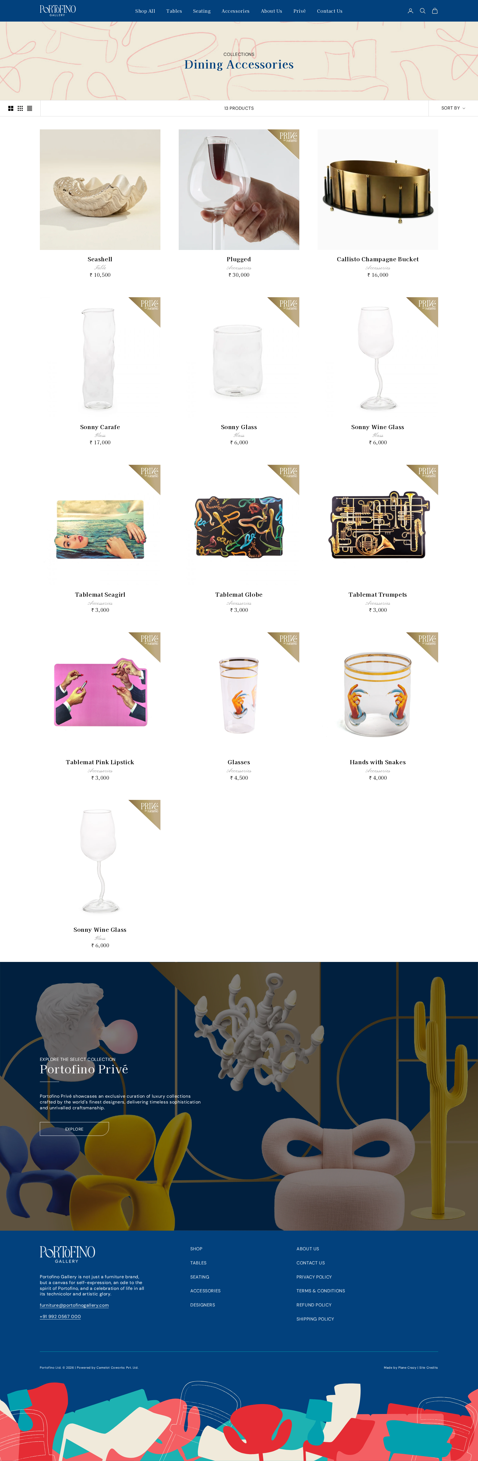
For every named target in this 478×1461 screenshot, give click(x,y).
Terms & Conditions (321, 1291)
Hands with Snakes (378, 761)
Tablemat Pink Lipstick (100, 761)
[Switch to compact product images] (29, 108)
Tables (174, 11)
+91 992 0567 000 (60, 1316)
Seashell (100, 258)
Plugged (239, 258)
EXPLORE (74, 1129)
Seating (202, 11)
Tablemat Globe (239, 594)
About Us (271, 11)
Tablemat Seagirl (100, 594)
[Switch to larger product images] (10, 108)
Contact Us (330, 11)
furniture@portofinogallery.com (74, 1305)
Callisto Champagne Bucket (378, 258)
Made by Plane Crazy (400, 1367)
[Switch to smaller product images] (20, 108)
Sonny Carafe (100, 426)
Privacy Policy (314, 1277)
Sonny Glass (239, 426)
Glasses (239, 761)
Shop (196, 1249)
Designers (202, 1305)
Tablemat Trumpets (378, 594)
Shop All (145, 11)
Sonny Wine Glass (377, 426)
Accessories (236, 11)
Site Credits (428, 1367)
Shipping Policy (315, 1319)
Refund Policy (314, 1305)
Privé (299, 11)
